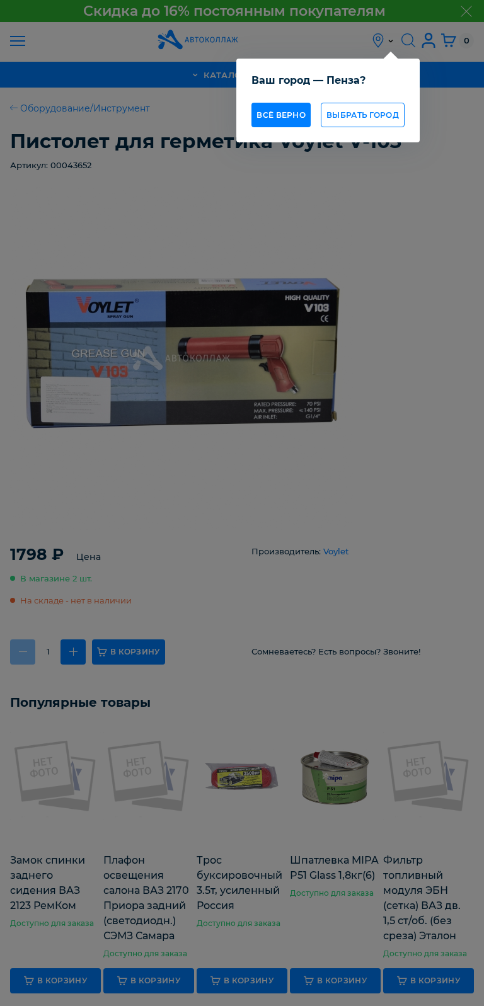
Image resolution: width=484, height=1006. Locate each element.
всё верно (281, 115)
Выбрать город (362, 115)
